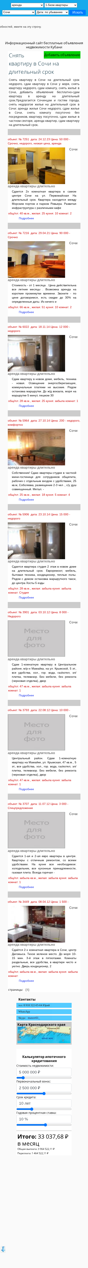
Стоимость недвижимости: (35, 1066)
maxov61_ (34, 1017)
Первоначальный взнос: (33, 1081)
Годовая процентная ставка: (36, 1113)
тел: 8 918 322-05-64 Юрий (34, 1005)
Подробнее (26, 218)
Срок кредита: (26, 1097)
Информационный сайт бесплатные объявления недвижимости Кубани (44, 45)
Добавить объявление (62, 55)
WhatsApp (24, 1011)
